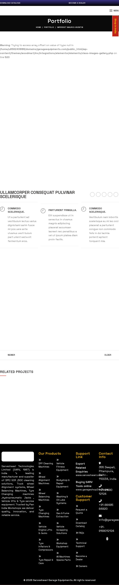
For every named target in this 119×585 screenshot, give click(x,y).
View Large (56, 381)
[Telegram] (116, 194)
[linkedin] (110, 194)
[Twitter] (98, 194)
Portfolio (49, 27)
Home (38, 27)
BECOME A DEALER (77, 3)
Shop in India (115, 26)
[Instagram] (107, 538)
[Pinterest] (104, 194)
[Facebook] (92, 194)
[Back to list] (59, 355)
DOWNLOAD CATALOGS (10, 3)
